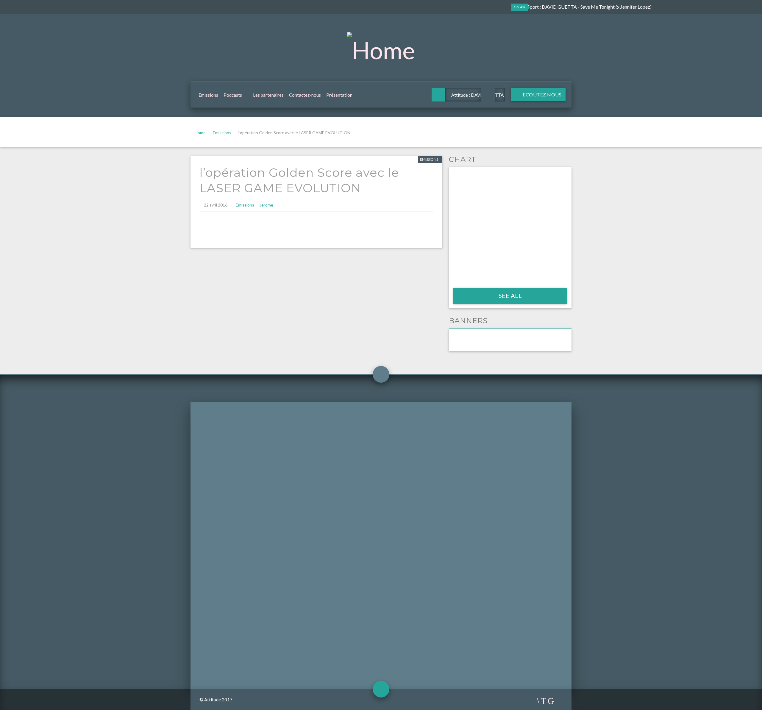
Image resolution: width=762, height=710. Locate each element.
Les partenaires (268, 95)
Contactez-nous (305, 95)
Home (200, 132)
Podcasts (233, 95)
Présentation (339, 95)
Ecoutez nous (542, 94)
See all (510, 295)
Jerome (266, 204)
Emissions (208, 95)
